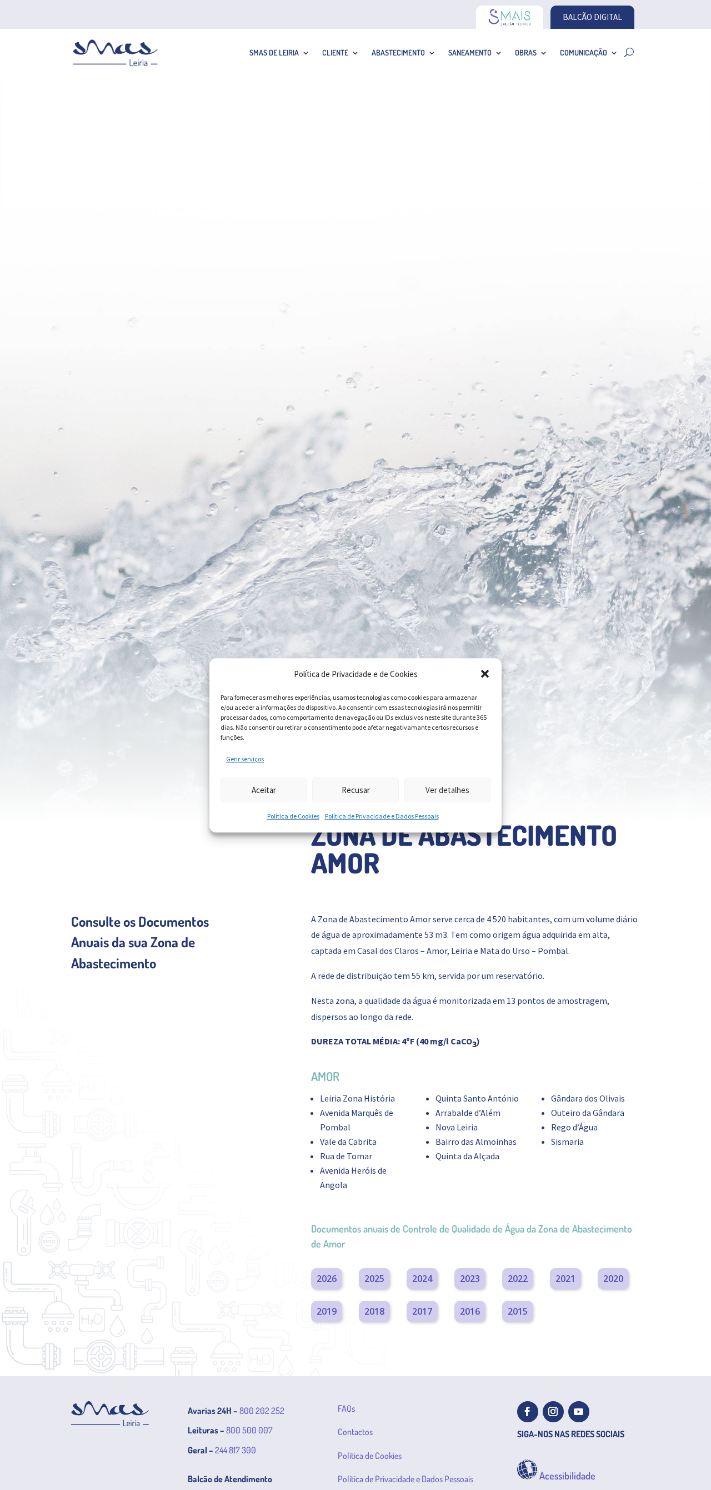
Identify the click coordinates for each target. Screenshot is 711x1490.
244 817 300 (235, 1450)
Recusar (356, 790)
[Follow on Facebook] (527, 1411)
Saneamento (470, 52)
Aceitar (264, 790)
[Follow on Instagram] (553, 1411)
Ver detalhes (447, 790)
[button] (484, 673)
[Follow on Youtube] (578, 1411)
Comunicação (583, 52)
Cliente (335, 52)
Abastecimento (398, 52)
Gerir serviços (245, 759)
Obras (526, 52)
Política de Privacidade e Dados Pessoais (382, 816)
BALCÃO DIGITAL (592, 17)
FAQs (346, 1408)
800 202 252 (261, 1410)
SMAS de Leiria (274, 52)
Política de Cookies (293, 816)
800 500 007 (249, 1430)
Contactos (355, 1431)
